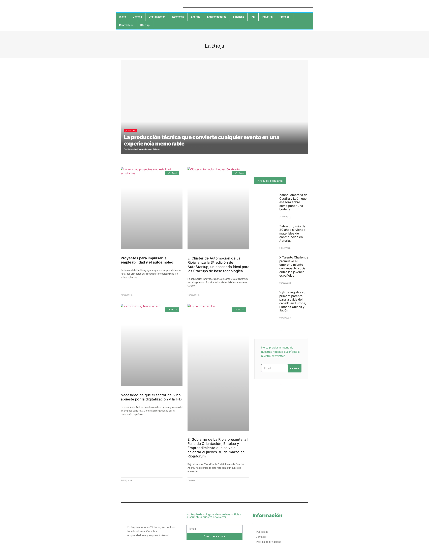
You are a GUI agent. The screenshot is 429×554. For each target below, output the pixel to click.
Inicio (122, 16)
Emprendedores (216, 16)
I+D (253, 16)
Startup (144, 25)
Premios (284, 16)
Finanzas (238, 16)
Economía (178, 16)
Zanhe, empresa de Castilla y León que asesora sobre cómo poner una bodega (293, 202)
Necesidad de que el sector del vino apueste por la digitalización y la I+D (151, 397)
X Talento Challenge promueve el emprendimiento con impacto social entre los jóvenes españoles (293, 266)
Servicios (130, 131)
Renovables (126, 25)
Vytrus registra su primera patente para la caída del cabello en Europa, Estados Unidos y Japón (292, 301)
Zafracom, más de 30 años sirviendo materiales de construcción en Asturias (292, 233)
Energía (195, 16)
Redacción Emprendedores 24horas (144, 149)
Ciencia (137, 16)
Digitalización (157, 16)
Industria (267, 16)
